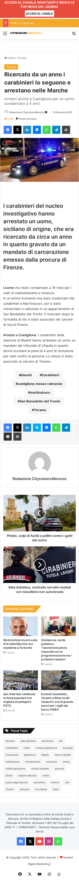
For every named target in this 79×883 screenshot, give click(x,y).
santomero (39, 782)
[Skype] (37, 428)
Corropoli (68, 747)
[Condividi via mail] (8, 436)
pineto (9, 775)
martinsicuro (40, 392)
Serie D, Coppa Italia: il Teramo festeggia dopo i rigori (43, 23)
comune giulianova (46, 747)
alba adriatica (28, 740)
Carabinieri (50, 375)
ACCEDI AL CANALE (39, 13)
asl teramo (47, 740)
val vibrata (41, 789)
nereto (66, 761)
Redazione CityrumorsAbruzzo (27, 112)
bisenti (26, 375)
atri (61, 740)
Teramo (22, 58)
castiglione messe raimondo (40, 384)
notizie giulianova (15, 768)
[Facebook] (8, 130)
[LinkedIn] (27, 130)
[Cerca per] (74, 34)
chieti (26, 747)
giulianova (30, 754)
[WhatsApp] (47, 130)
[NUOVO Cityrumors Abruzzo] (26, 33)
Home (11, 58)
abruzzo (10, 740)
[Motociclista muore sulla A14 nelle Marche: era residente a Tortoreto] (20, 626)
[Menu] (5, 34)
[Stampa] (66, 130)
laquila (45, 754)
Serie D (55, 782)
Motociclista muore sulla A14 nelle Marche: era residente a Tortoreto (20, 643)
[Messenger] (37, 130)
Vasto (56, 789)
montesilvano (32, 761)
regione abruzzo (27, 775)
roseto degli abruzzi (16, 782)
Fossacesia (11, 754)
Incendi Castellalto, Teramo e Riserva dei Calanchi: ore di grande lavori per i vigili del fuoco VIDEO (57, 701)
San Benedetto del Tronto (40, 401)
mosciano (51, 761)
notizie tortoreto (40, 768)
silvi (67, 782)
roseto (45, 775)
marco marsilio (62, 754)
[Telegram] (56, 130)
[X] (17, 130)
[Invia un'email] (46, 112)
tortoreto (24, 789)
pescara (59, 768)
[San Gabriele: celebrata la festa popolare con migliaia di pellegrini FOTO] (20, 680)
